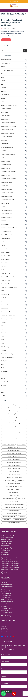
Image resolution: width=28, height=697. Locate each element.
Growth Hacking (5, 203)
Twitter (3, 368)
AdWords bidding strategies (14, 404)
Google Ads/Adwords (6, 549)
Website (3, 378)
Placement (4, 632)
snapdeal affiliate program (9, 516)
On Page (3, 270)
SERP (2, 336)
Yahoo (2, 392)
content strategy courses (8, 480)
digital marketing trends (14, 492)
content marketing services (14, 465)
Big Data (3, 80)
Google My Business (6, 189)
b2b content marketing (14, 435)
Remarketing (4, 308)
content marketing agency (14, 447)
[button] (14, 10)
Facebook (3, 150)
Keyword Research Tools (7, 234)
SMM (2, 340)
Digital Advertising (5, 115)
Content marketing (21, 444)
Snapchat (3, 350)
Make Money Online (6, 255)
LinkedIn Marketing (6, 543)
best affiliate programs (14, 438)
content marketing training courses (14, 477)
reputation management (14, 510)
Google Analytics (5, 175)
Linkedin (3, 245)
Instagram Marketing (6, 541)
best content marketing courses (14, 441)
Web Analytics (4, 375)
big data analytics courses (8, 444)
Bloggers (3, 87)
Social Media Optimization (7, 357)
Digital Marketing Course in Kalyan (9, 565)
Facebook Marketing (6, 539)
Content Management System (8, 105)
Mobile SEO (4, 262)
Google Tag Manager (6, 196)
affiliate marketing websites (14, 426)
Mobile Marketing (5, 259)
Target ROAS (6, 519)
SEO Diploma (4, 552)
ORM (2, 291)
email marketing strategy (8, 498)
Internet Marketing (5, 224)
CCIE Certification (5, 597)
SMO (2, 343)
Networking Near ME (6, 603)
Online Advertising (5, 273)
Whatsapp (3, 385)
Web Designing (5, 577)
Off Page (3, 266)
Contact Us (4, 628)
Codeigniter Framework (7, 586)
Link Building (4, 241)
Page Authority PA (5, 294)
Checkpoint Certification (7, 601)
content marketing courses (14, 456)
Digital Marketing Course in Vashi (9, 569)
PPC (2, 301)
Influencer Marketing (6, 217)
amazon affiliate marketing (14, 432)
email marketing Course (14, 495)
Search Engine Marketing (7, 312)
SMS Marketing (5, 347)
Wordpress (4, 389)
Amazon (3, 66)
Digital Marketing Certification (8, 126)
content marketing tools (14, 471)
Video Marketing (5, 371)
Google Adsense (5, 161)
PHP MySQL (4, 582)
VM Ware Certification (6, 599)
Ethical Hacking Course (7, 147)
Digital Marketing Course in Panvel (9, 571)
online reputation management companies (14, 504)
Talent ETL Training (6, 616)
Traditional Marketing (19, 519)
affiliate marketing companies (14, 407)
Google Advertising (6, 164)
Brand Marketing (5, 94)
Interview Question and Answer (9, 227)
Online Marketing (5, 280)
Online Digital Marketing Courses (9, 277)
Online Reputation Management (9, 287)
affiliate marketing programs (14, 420)
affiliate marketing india (14, 417)
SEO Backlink (4, 333)
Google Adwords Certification (8, 171)
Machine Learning (5, 252)
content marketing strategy (14, 468)
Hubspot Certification (6, 213)
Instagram (3, 220)
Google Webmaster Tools (7, 199)
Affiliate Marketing (5, 63)
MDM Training (4, 610)
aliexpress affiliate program (14, 429)
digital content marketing (14, 483)
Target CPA (22, 516)
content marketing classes (14, 450)
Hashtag (3, 206)
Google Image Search (6, 182)
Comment (13, 28)
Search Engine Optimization (8, 315)
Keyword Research (6, 231)
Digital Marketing (5, 119)
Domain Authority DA (6, 136)
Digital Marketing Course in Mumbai (10, 560)
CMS (2, 101)
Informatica (4, 606)
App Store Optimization (7, 70)
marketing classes (14, 501)
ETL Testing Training (6, 614)
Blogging (3, 91)
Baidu (2, 77)
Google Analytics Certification (8, 178)
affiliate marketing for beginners (14, 414)
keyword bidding (21, 498)
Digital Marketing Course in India (9, 558)
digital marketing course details (14, 489)
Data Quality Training (6, 608)
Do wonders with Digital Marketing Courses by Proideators (11, 22)
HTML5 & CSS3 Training (7, 579)
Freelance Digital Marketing (8, 154)
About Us (3, 626)
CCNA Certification (6, 593)
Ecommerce (4, 140)
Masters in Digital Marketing (8, 535)
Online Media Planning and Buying (9, 284)
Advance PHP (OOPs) (6, 584)
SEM (2, 326)
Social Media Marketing (7, 354)
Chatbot (3, 98)
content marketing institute (14, 459)
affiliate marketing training (14, 423)
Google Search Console (7, 192)
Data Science (4, 112)
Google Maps (4, 185)
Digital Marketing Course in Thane (9, 561)
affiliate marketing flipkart (14, 410)
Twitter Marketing (5, 545)
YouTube (3, 396)
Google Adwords (5, 168)
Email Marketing (5, 143)
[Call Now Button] (14, 694)
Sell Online (3, 322)
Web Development (5, 581)
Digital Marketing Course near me (9, 573)
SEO (2, 329)
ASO (2, 73)
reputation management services (14, 513)
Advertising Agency (6, 59)
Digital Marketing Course (7, 129)
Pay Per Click (4, 298)
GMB (2, 157)
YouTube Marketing (6, 547)
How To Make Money (6, 210)
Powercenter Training (6, 612)
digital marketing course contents (14, 486)
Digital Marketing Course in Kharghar (10, 567)
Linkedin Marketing (6, 248)
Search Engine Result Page (8, 319)
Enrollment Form (5, 630)
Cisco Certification (6, 592)
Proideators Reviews (6, 305)
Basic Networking (5, 590)
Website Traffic (5, 382)
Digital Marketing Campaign (8, 122)
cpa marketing (21, 480)
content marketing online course (14, 462)
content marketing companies (14, 453)
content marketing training (14, 474)
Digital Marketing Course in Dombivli (10, 563)
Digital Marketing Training (7, 133)
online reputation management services (14, 507)
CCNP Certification (6, 595)
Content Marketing (6, 108)
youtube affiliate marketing (14, 522)
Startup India (4, 361)
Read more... (6, 39)
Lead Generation (5, 238)
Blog (2, 84)
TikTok (3, 364)
